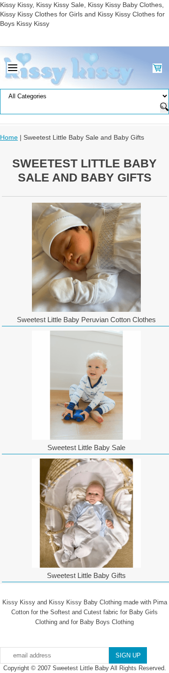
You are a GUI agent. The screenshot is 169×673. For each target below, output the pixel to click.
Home (9, 137)
